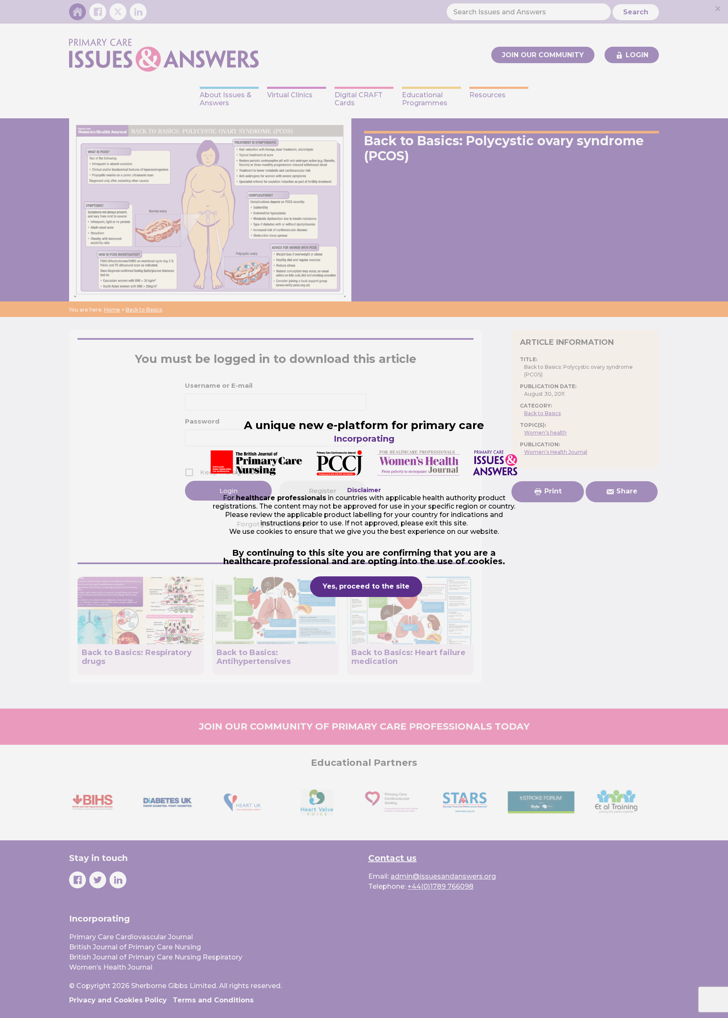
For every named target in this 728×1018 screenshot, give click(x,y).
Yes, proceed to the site (366, 586)
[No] (717, 8)
